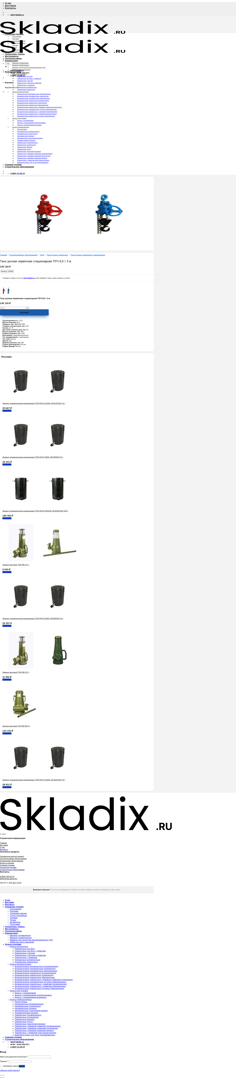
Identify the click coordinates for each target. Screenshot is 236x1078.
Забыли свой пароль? (10, 1070)
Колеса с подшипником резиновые (29, 125)
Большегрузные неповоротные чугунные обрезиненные (37, 109)
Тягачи (14, 48)
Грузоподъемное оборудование (23, 255)
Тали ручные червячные (57, 255)
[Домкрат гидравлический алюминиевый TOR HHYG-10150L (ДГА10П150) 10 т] (39, 399)
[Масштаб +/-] (3, 1075)
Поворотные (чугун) (24, 149)
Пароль (4, 1061)
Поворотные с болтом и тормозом (29, 83)
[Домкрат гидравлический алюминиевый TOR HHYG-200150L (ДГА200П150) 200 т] (39, 507)
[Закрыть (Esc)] (1, 1075)
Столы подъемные (19, 43)
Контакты (10, 8)
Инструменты (12, 56)
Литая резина (22, 129)
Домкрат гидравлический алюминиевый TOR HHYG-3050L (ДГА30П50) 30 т (32, 457)
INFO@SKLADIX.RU (8, 879)
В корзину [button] (6, 411)
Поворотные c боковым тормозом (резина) (32, 158)
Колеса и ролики (13, 72)
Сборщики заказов (18, 41)
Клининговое (11, 61)
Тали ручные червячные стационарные (88, 255)
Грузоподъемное (13, 58)
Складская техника (14, 34)
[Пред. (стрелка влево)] (1, 1077)
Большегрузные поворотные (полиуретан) (32, 103)
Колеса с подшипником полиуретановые (31, 123)
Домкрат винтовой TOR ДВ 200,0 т (16, 726)
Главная (3, 255)
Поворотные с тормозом (25, 85)
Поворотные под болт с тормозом (29, 78)
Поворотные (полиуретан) (26, 145)
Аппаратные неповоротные (27, 87)
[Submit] (6, 66)
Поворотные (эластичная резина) (29, 151)
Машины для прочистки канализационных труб (28, 67)
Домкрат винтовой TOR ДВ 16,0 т (15, 565)
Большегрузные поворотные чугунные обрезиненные (36, 116)
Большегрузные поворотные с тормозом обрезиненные (37, 114)
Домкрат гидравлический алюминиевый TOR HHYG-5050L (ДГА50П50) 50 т (32, 618)
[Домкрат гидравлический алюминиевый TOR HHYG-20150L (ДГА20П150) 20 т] (39, 776)
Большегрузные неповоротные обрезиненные (33, 98)
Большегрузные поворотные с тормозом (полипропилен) (37, 112)
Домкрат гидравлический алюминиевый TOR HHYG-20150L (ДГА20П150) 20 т (33, 780)
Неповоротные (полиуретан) (27, 134)
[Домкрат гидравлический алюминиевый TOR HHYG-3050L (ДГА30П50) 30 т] (39, 453)
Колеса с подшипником (25, 120)
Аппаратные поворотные (26, 89)
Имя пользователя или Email (14, 1057)
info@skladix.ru (29, 278)
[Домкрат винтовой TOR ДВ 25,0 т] (39, 668)
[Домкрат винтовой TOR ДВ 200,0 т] (20, 722)
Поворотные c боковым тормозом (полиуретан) (34, 156)
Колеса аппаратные (19, 74)
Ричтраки (15, 39)
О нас (8, 3)
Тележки (15, 45)
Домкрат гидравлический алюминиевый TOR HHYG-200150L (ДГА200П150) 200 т (35, 511)
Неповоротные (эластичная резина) (30, 138)
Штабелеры (16, 50)
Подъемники (16, 36)
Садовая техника (13, 165)
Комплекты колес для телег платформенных (32, 162)
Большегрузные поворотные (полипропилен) (33, 101)
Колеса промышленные (20, 127)
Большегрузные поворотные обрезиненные (32, 105)
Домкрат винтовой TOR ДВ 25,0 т (15, 672)
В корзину (24, 312)
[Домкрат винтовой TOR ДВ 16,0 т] (39, 560)
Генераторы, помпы (15, 54)
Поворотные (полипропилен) (27, 143)
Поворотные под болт (25, 76)
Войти (22, 1066)
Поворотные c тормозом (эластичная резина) (33, 160)
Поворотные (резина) (24, 147)
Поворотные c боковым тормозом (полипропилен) (34, 154)
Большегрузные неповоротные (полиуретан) (33, 96)
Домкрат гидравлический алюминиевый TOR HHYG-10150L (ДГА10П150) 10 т (33, 403)
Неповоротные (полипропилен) (28, 131)
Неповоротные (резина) (25, 136)
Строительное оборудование (19, 167)
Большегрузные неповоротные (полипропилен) (34, 94)
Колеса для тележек (19, 118)
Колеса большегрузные (20, 92)
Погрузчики (16, 52)
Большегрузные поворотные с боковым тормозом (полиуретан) (39, 107)
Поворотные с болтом (25, 81)
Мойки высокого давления (21, 70)
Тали (42, 255)
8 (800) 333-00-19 (7, 877)
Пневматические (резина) (26, 140)
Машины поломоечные (20, 63)
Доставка (10, 5)
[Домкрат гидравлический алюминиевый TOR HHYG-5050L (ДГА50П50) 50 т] (39, 614)
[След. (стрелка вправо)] (3, 1077)
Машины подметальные (20, 65)
